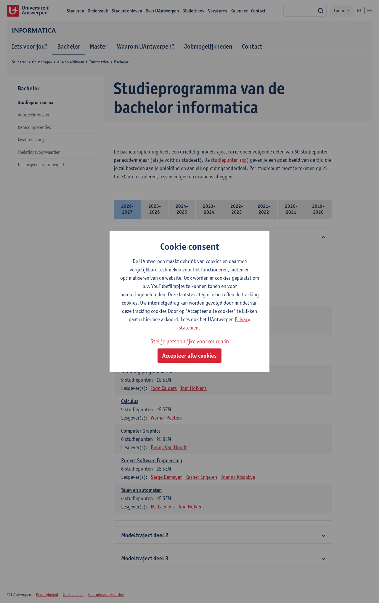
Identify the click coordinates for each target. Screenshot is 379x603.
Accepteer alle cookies (189, 355)
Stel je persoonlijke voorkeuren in (189, 341)
